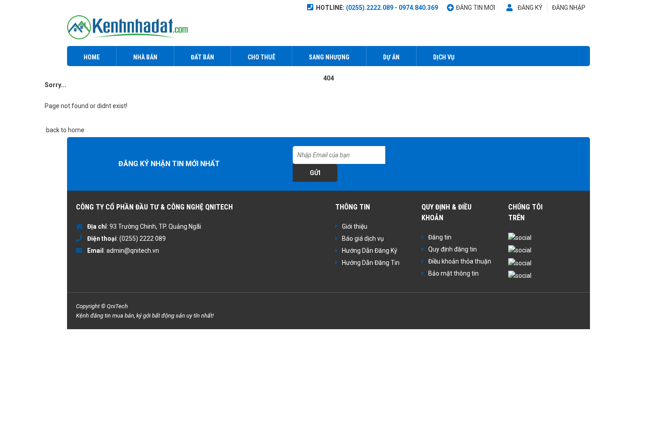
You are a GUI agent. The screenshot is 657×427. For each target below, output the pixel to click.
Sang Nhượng (329, 57)
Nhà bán (145, 57)
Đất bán (202, 57)
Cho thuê (261, 57)
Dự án (391, 57)
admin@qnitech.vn (132, 250)
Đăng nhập (568, 7)
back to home (64, 130)
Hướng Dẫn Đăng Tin (371, 262)
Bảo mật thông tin (453, 273)
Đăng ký (530, 7)
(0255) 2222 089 (142, 238)
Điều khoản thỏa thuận (459, 261)
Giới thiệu (354, 226)
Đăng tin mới (475, 7)
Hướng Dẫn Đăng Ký (369, 250)
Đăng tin (439, 237)
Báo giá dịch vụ (363, 238)
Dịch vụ (444, 57)
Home (92, 57)
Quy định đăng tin (452, 249)
